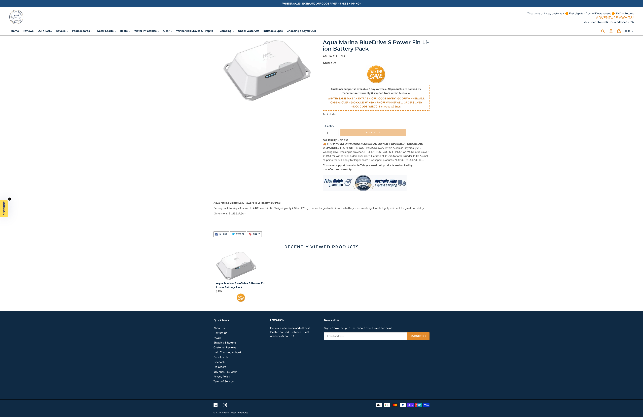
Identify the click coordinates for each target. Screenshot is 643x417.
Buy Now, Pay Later (225, 371)
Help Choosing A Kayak (227, 352)
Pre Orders (219, 366)
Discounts (219, 362)
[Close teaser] (9, 199)
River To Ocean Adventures (235, 412)
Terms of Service (223, 381)
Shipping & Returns (224, 342)
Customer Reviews (224, 347)
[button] (4, 208)
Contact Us (220, 332)
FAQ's (217, 337)
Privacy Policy (221, 376)
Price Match (220, 357)
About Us (219, 328)
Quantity (329, 126)
